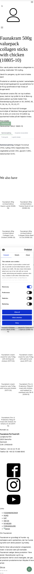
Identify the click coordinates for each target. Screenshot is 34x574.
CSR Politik (4, 460)
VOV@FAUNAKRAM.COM (9, 456)
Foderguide (4, 137)
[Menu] (32, 2)
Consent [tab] (6, 255)
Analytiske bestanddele (21, 133)
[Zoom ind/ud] (0, 570)
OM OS (6, 521)
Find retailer (4, 121)
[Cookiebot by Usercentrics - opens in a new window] (24, 250)
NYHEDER (7, 523)
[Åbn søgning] (2, 6)
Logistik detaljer (16, 137)
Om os (2, 567)
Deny (17, 323)
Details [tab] (17, 255)
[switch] (29, 292)
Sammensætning (6, 133)
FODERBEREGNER (11, 513)
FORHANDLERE (10, 526)
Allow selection (17, 317)
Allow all (17, 312)
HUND (6, 515)
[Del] (4, 570)
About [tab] (28, 255)
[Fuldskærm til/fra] (2, 570)
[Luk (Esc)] (6, 570)
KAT (5, 518)
